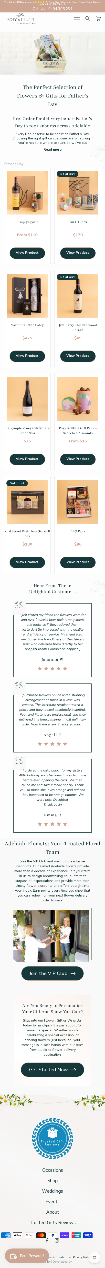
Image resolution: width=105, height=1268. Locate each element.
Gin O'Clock (77, 222)
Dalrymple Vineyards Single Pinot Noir (27, 430)
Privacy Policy (82, 1257)
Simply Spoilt (27, 222)
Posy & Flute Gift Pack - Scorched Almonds (78, 430)
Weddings (52, 1191)
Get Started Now (48, 1069)
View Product (27, 252)
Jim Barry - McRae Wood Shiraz (78, 327)
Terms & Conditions (57, 1257)
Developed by (62, 1262)
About (52, 1212)
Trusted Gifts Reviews (53, 1222)
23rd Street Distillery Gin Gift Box (27, 533)
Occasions (52, 1170)
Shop (52, 1181)
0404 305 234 (60, 8)
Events (52, 1202)
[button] (76, 19)
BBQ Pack (77, 531)
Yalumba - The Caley (27, 325)
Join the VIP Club (48, 973)
